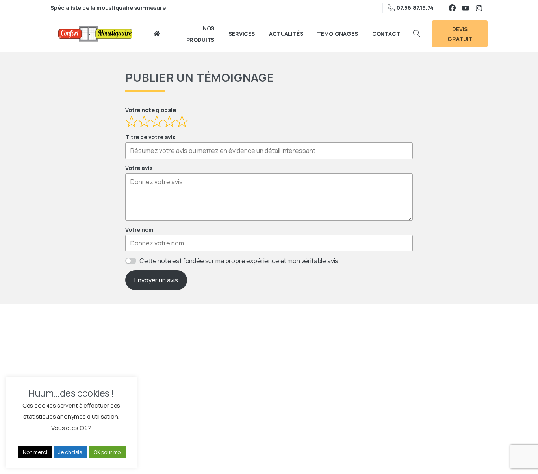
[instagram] (479, 7)
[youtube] (465, 7)
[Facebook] (452, 7)
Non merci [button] (35, 452)
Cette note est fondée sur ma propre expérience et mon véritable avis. (239, 260)
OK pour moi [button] (107, 452)
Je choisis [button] (70, 452)
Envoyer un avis (156, 280)
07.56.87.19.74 (415, 7)
